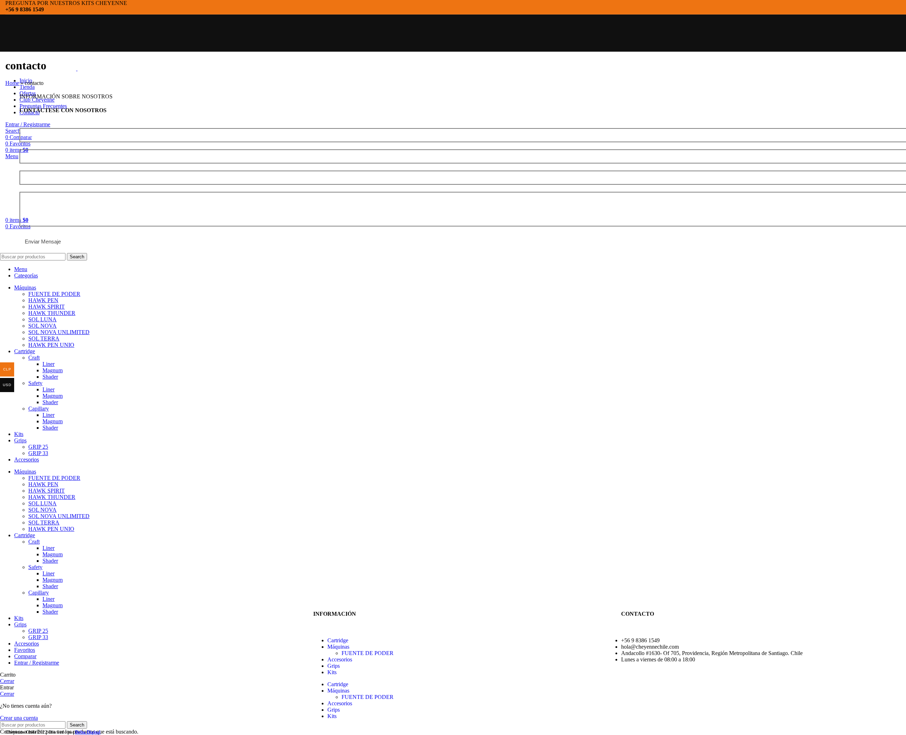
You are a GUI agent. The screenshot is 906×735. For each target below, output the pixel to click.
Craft (34, 358)
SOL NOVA (42, 326)
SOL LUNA (42, 319)
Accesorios (339, 659)
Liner (48, 364)
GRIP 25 (38, 447)
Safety (35, 383)
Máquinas (338, 647)
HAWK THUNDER (51, 313)
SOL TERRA (43, 338)
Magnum (52, 370)
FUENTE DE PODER (368, 653)
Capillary (38, 409)
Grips (333, 666)
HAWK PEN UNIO (51, 345)
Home (12, 83)
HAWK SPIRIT (46, 307)
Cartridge (337, 640)
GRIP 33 (38, 453)
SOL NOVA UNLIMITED (59, 332)
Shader (50, 377)
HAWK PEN (43, 300)
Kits (332, 672)
